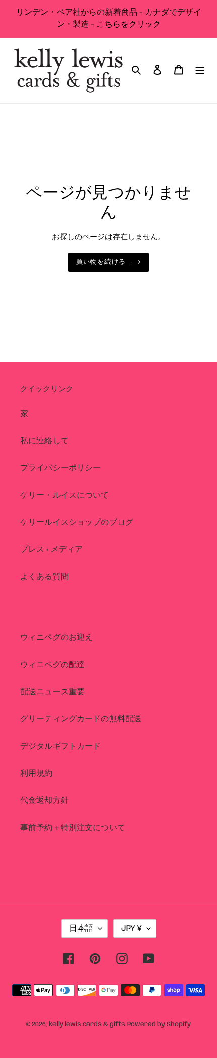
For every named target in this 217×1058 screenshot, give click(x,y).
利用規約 (36, 773)
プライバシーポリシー (60, 468)
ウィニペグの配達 (52, 665)
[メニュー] (199, 70)
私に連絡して (44, 441)
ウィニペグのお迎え (56, 637)
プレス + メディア (51, 549)
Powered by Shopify (159, 1024)
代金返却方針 (44, 800)
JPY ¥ (131, 928)
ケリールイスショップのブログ (76, 522)
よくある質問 (44, 577)
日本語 (81, 928)
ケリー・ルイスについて (64, 495)
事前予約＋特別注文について (72, 828)
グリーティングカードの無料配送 (80, 719)
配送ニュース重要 (52, 692)
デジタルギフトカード (60, 746)
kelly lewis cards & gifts (87, 1024)
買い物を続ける (101, 262)
